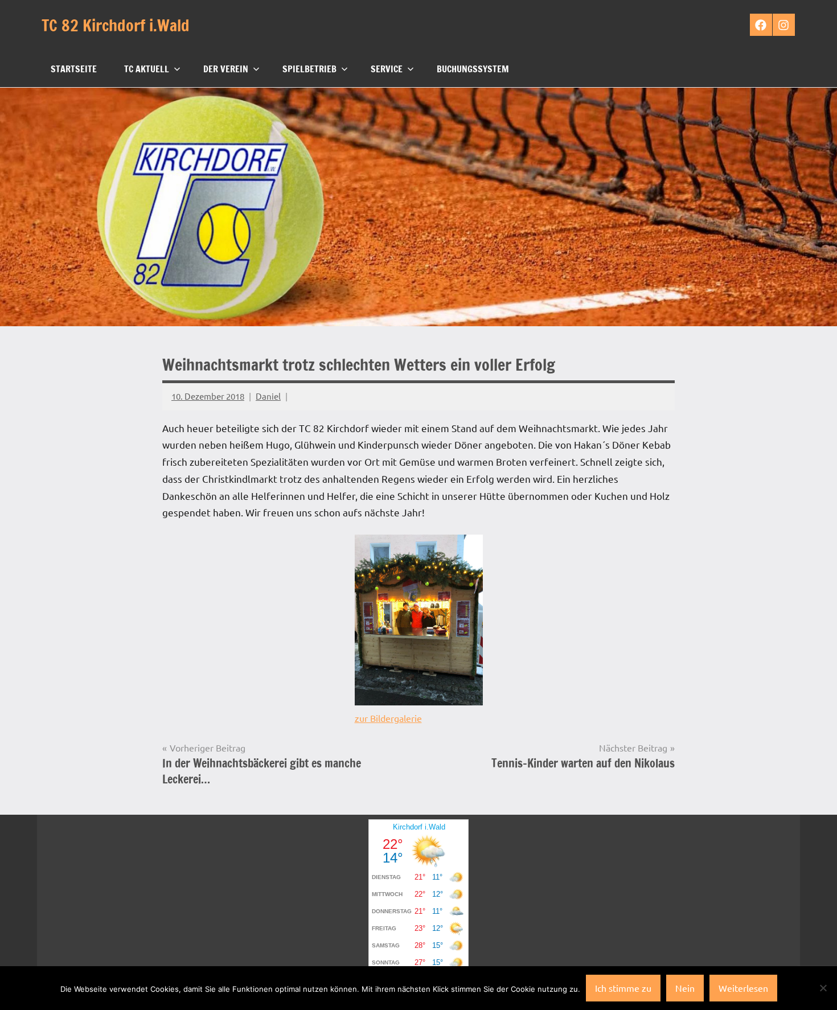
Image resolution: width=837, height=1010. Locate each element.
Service (387, 69)
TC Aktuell (146, 69)
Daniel (268, 396)
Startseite (74, 69)
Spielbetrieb (309, 69)
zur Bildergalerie (388, 718)
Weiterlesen (743, 987)
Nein (685, 987)
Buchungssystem (473, 69)
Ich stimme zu (623, 987)
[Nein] (822, 987)
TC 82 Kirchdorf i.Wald (116, 25)
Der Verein (225, 69)
